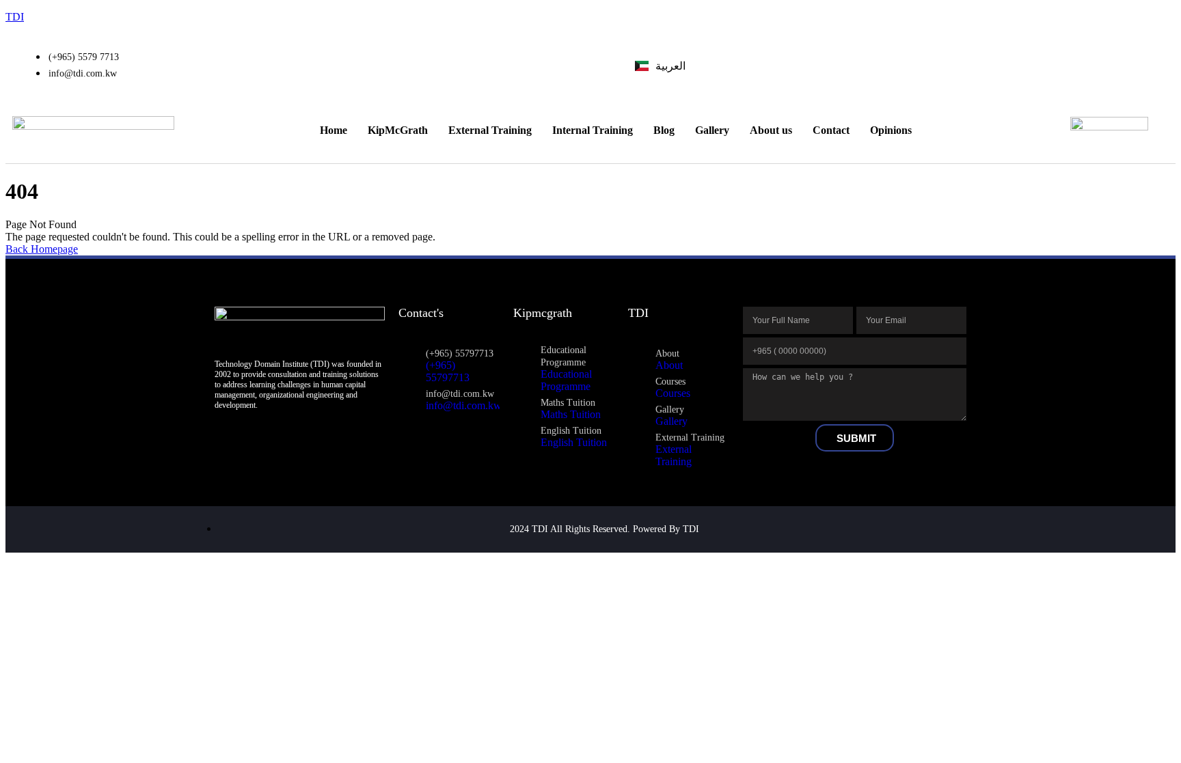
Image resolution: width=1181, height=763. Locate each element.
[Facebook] (1057, 65)
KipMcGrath (398, 130)
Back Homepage (41, 249)
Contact (831, 130)
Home (333, 130)
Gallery (712, 130)
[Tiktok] (1147, 65)
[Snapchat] (1125, 65)
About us (771, 130)
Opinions (891, 130)
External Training (490, 130)
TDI (14, 17)
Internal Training (592, 130)
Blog (664, 130)
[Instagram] (1079, 65)
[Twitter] (1102, 65)
